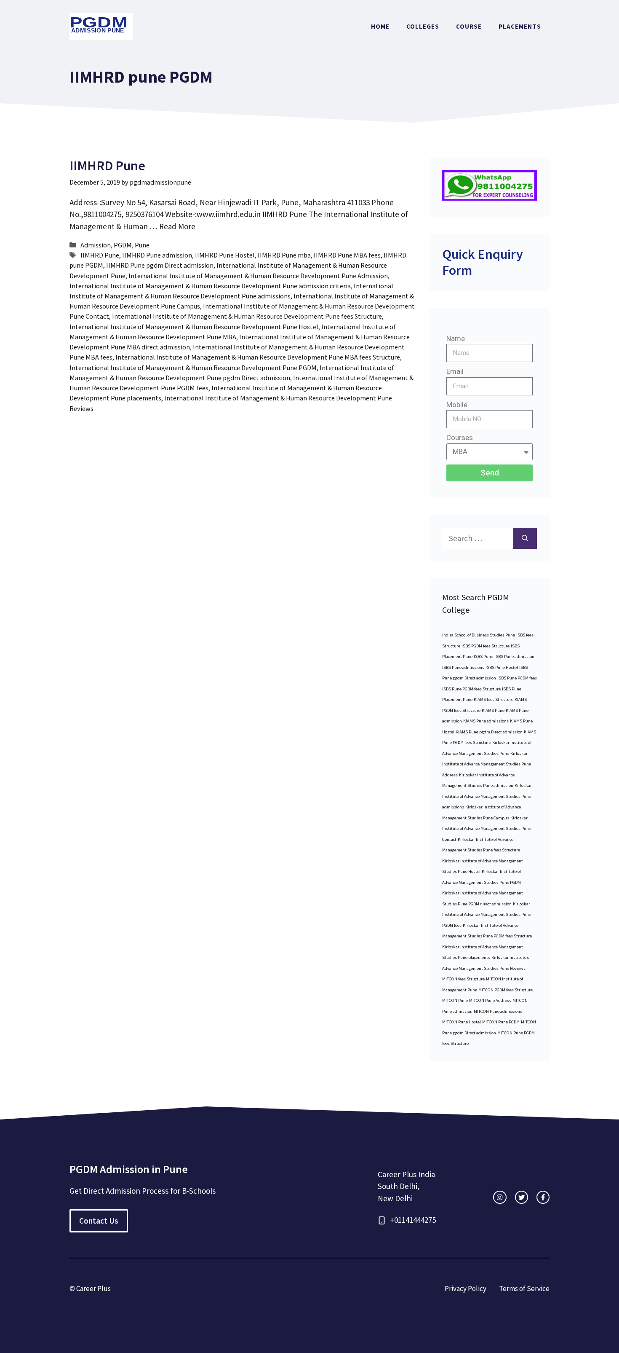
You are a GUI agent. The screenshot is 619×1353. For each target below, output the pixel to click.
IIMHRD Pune (107, 165)
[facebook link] (543, 1197)
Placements (520, 26)
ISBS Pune (483, 656)
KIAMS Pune (493, 710)
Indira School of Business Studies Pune (478, 635)
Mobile (456, 404)
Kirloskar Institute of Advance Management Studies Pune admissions (487, 796)
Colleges (422, 26)
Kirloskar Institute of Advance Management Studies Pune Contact (486, 828)
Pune (142, 245)
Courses (459, 437)
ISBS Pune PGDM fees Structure (471, 689)
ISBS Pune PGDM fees (517, 678)
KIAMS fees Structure (493, 699)
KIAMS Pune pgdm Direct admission (489, 732)
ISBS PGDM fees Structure (486, 646)
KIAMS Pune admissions (486, 721)
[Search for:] (477, 538)
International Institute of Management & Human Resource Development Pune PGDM (193, 367)
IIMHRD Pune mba (284, 255)
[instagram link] (499, 1197)
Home (380, 26)
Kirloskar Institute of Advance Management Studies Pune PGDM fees (486, 914)
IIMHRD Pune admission (157, 255)
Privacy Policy (465, 1288)
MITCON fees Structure (463, 979)
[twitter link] (521, 1197)
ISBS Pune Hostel (502, 667)
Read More (177, 226)
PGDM (123, 245)
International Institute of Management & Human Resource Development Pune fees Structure (247, 316)
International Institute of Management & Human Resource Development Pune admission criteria (210, 286)
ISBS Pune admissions (463, 667)
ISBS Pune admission (514, 656)
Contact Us (98, 1221)
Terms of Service (524, 1288)
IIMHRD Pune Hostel (225, 255)
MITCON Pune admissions (498, 1011)
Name (455, 338)
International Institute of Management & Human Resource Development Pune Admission (258, 275)
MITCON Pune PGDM (501, 1022)
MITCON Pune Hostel (461, 1022)
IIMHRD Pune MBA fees (347, 255)
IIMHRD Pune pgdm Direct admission (159, 265)
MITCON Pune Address (490, 1000)
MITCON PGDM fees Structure (505, 990)
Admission (95, 245)
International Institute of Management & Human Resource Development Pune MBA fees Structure (257, 357)
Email (455, 371)
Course (469, 26)
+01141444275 (413, 1220)
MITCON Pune (455, 1000)
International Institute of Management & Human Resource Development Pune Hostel (193, 326)
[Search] (525, 538)
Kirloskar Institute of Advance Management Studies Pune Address (486, 764)
